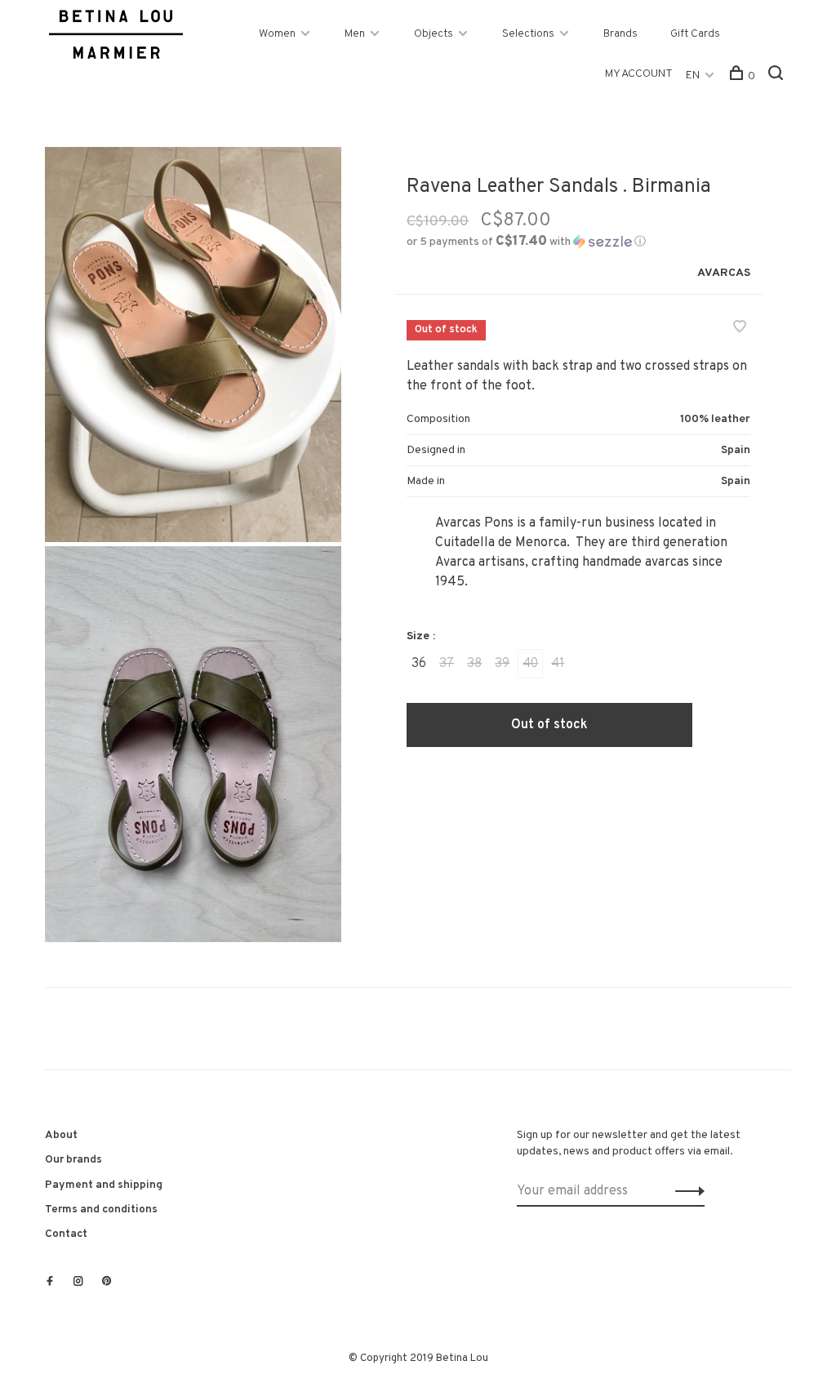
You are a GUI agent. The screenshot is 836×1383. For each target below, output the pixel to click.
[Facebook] (50, 1282)
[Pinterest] (107, 1282)
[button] (526, 242)
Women (277, 34)
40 (530, 664)
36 (418, 664)
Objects (433, 34)
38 (474, 664)
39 (502, 664)
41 (557, 664)
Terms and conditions (101, 1209)
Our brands (73, 1160)
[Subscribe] (685, 1191)
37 (446, 664)
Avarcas (723, 273)
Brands (620, 34)
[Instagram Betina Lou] (78, 1282)
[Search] (777, 76)
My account (639, 74)
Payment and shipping (103, 1185)
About (61, 1135)
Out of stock (549, 725)
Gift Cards (695, 34)
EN (693, 75)
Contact (66, 1234)
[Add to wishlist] (739, 329)
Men (355, 34)
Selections (528, 34)
